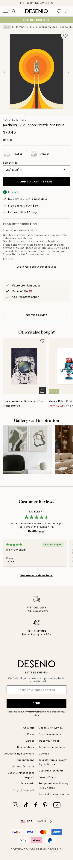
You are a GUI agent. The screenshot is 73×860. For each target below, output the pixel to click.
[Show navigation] (5, 11)
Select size (10, 162)
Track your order (49, 740)
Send (36, 703)
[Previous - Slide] (4, 72)
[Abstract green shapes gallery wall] (27, 450)
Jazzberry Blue (25, 27)
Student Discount (23, 766)
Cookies (44, 753)
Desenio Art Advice (51, 727)
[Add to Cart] (42, 390)
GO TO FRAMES (36, 315)
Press (30, 734)
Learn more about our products (36, 266)
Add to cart (36, 181)
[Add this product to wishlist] (65, 35)
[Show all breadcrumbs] (7, 27)
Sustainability (25, 747)
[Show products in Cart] (67, 11)
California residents (51, 770)
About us (28, 727)
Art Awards (27, 783)
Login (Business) (23, 790)
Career (29, 740)
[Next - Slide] (69, 72)
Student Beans (25, 760)
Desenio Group (46, 849)
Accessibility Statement (19, 753)
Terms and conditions (52, 747)
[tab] (12, 113)
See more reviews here (36, 575)
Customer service (50, 734)
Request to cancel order (54, 794)
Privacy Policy (32, 711)
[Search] (14, 11)
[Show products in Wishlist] (59, 11)
